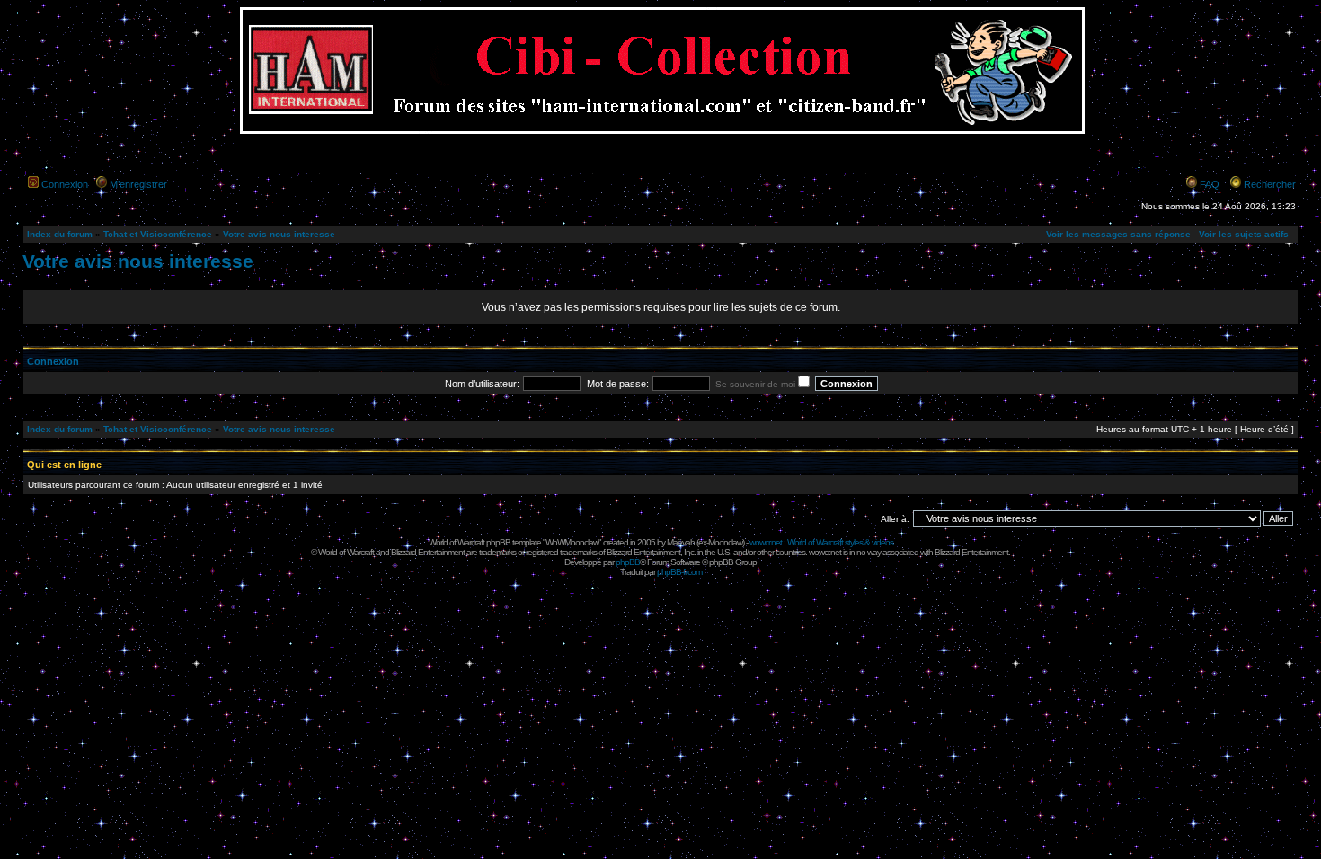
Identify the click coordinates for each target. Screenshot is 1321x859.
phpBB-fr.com (679, 572)
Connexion (64, 184)
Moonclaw (725, 542)
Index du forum (60, 234)
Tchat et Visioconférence (157, 234)
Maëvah (681, 542)
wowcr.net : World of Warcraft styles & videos (821, 542)
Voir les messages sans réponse (1118, 234)
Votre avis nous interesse (279, 234)
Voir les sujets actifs (1244, 234)
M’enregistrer (138, 184)
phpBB (628, 562)
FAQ (1209, 184)
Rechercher (1270, 184)
